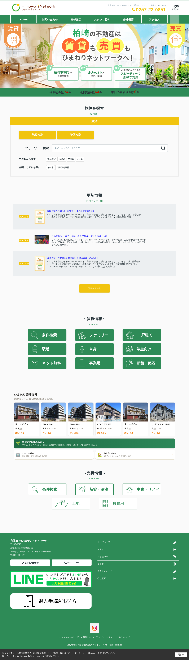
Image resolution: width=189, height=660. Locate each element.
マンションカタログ (70, 637)
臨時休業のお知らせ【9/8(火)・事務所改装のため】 (71, 211)
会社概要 (128, 19)
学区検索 (75, 134)
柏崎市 (50, 167)
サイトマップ (124, 637)
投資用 (118, 503)
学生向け (144, 349)
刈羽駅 (80, 159)
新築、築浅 (146, 363)
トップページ (103, 542)
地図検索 (37, 134)
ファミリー (98, 335)
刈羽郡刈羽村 (63, 167)
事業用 (94, 363)
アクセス (154, 19)
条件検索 (49, 335)
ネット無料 (51, 363)
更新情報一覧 (94, 288)
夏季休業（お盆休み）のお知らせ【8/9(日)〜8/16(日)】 (73, 258)
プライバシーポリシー (104, 637)
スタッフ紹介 (102, 19)
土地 (75, 503)
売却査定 (76, 19)
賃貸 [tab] (94, 121)
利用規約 (87, 637)
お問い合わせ (50, 19)
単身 (93, 349)
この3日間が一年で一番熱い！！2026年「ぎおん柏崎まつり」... (81, 236)
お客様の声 (102, 556)
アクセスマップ (104, 571)
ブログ (100, 564)
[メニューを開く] (174, 19)
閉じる (181, 654)
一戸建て (145, 335)
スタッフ (101, 549)
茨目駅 (71, 159)
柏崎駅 (62, 159)
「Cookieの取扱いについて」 (30, 656)
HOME (24, 19)
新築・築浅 (99, 489)
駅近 (45, 349)
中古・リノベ (148, 489)
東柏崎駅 (51, 159)
